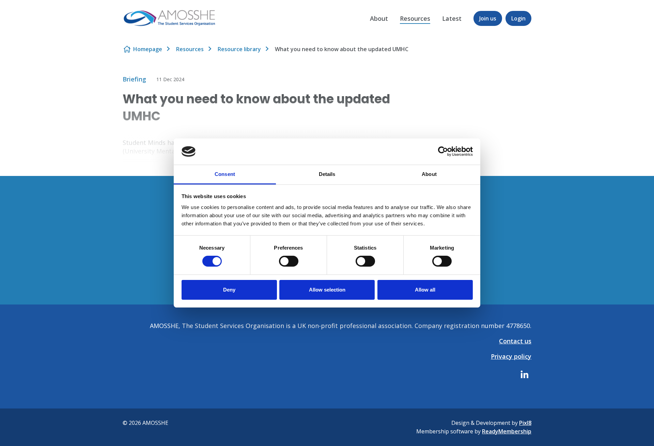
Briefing (134, 79)
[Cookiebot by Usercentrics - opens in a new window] (443, 151)
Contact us (515, 341)
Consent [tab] (225, 174)
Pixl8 (525, 423)
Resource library (239, 49)
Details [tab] (327, 174)
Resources (415, 18)
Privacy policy (511, 356)
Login (518, 18)
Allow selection (327, 290)
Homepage (147, 49)
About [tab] (429, 174)
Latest (452, 18)
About (379, 18)
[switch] (288, 261)
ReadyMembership (506, 431)
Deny (229, 290)
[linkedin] (524, 374)
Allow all (425, 290)
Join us (487, 18)
